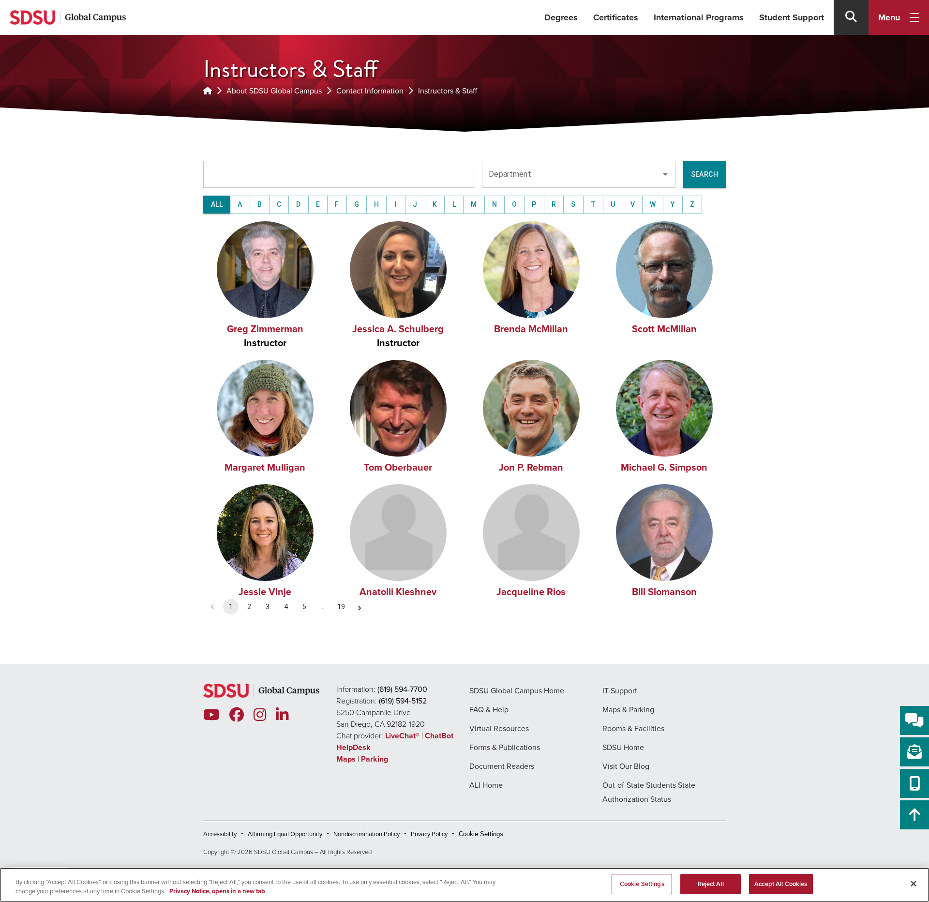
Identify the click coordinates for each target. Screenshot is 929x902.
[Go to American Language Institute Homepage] (207, 90)
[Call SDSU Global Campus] (914, 783)
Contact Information (370, 90)
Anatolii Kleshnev (398, 591)
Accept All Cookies (780, 883)
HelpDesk (354, 747)
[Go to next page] (359, 608)
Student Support (791, 17)
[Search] (851, 17)
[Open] (665, 174)
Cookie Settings (481, 834)
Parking (374, 758)
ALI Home (486, 785)
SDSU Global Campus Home (516, 690)
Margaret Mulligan (265, 467)
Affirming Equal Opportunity (285, 834)
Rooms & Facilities (633, 728)
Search (704, 174)
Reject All (711, 883)
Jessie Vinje (265, 591)
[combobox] (571, 174)
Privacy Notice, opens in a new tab (217, 891)
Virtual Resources (499, 728)
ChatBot (440, 735)
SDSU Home (623, 747)
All (217, 204)
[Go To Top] (914, 814)
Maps (346, 758)
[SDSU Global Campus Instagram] (260, 715)
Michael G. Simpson (664, 467)
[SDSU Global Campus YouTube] (211, 715)
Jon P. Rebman (531, 467)
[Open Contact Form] (914, 751)
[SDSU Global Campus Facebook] (236, 715)
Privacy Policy (429, 834)
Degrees (561, 17)
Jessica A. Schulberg (398, 328)
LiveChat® (402, 735)
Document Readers (501, 766)
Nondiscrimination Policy (366, 834)
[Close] (913, 883)
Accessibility (220, 834)
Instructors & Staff (447, 90)
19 (341, 607)
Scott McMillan (664, 328)
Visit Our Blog (625, 766)
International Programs (699, 17)
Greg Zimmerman (265, 328)
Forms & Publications (504, 747)
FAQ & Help (489, 709)
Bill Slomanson (664, 591)
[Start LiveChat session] (914, 720)
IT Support (619, 690)
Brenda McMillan (531, 328)
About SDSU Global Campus (274, 90)
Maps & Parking (628, 709)
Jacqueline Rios (531, 591)
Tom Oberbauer (398, 467)
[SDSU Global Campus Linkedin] (282, 715)
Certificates (615, 17)
